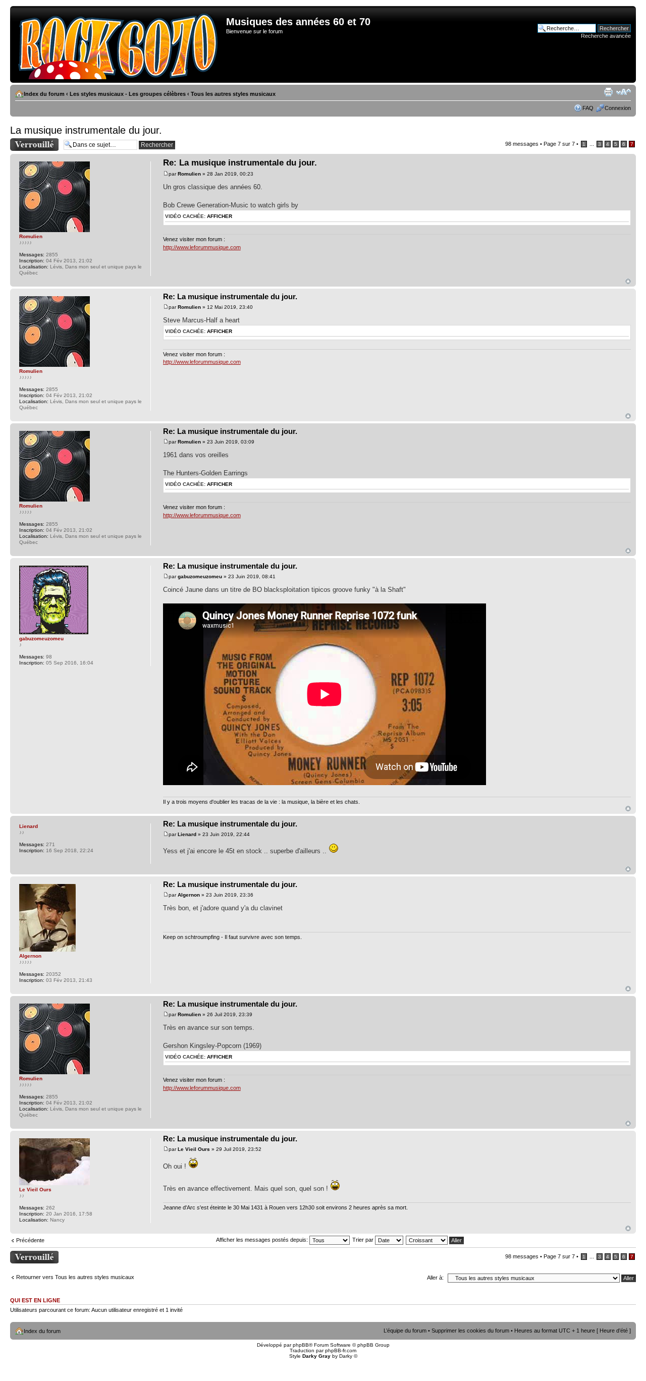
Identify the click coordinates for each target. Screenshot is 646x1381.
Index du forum (44, 94)
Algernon (189, 895)
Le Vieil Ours (194, 1149)
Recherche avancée (606, 36)
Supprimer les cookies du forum (470, 1331)
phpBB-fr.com (340, 1350)
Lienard (187, 834)
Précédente (30, 1240)
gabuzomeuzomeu (200, 576)
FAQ (588, 108)
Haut (628, 281)
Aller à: (435, 1278)
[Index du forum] (119, 44)
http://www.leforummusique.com (202, 247)
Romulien (189, 174)
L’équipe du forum (405, 1331)
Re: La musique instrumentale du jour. (240, 163)
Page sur (559, 144)
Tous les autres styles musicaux (233, 94)
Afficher (219, 216)
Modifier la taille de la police (623, 91)
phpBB (301, 1345)
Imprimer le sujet (608, 91)
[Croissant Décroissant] (435, 1240)
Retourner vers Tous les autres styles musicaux (75, 1277)
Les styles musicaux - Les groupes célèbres (128, 94)
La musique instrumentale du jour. (86, 130)
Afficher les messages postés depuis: (262, 1240)
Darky (345, 1356)
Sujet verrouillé (28, 141)
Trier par (363, 1240)
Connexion (618, 108)
